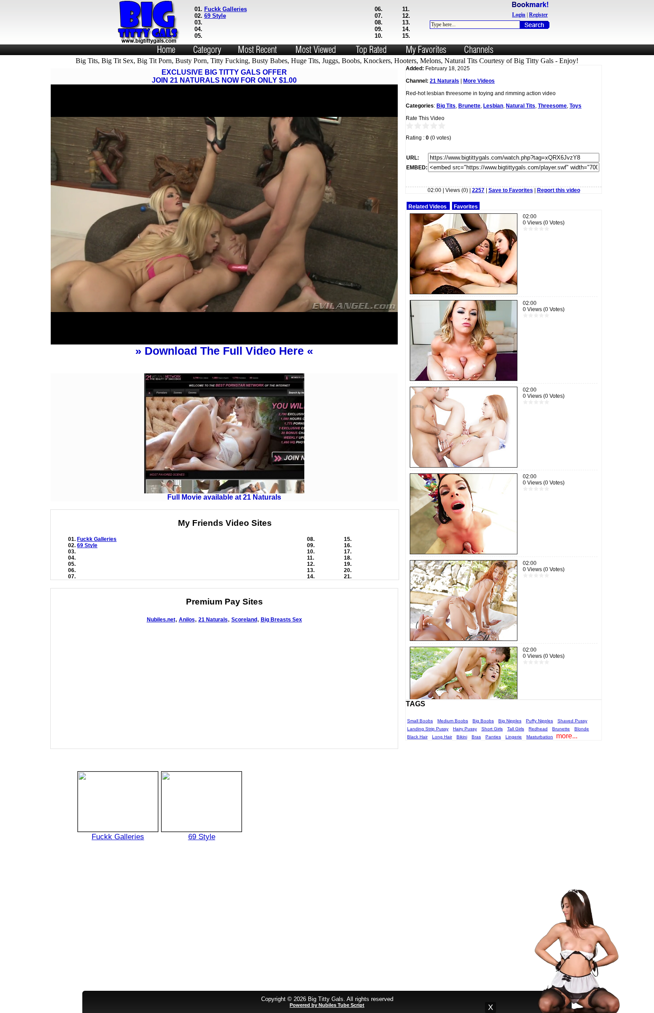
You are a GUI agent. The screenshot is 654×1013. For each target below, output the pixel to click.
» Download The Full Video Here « (224, 350)
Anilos (187, 620)
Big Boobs (483, 720)
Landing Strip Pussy (427, 728)
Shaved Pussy (572, 720)
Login (518, 15)
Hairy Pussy (465, 728)
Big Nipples (509, 720)
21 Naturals (213, 620)
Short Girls (492, 728)
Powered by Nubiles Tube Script (327, 1005)
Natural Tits (520, 106)
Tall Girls (515, 728)
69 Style (215, 15)
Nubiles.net (161, 620)
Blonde (581, 728)
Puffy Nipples (539, 720)
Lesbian (493, 106)
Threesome (552, 106)
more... (566, 736)
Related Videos (427, 207)
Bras (476, 736)
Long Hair (442, 736)
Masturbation (539, 736)
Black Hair (417, 736)
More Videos (479, 81)
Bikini (461, 736)
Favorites (466, 207)
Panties (493, 736)
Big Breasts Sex (281, 620)
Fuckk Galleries (225, 9)
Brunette (469, 106)
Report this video (558, 190)
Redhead (538, 728)
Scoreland (244, 620)
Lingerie (513, 736)
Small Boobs (420, 720)
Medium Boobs (452, 720)
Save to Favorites (510, 190)
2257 (478, 190)
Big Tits (446, 106)
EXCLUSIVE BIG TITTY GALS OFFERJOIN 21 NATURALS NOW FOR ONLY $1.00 (224, 76)
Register (538, 15)
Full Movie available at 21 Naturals (224, 497)
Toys (575, 106)
